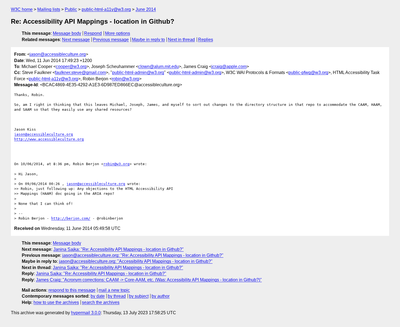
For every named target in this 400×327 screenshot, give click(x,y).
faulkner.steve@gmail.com (80, 72)
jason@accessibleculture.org (58, 54)
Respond (93, 33)
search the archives (100, 302)
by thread (117, 296)
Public (71, 9)
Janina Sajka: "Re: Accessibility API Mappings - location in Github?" (118, 249)
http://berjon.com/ (70, 218)
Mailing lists (48, 9)
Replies (205, 39)
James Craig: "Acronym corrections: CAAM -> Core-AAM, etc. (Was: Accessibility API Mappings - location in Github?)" (149, 279)
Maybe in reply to (148, 39)
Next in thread (181, 39)
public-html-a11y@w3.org (106, 9)
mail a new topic (114, 290)
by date (98, 296)
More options (117, 33)
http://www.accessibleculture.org (49, 139)
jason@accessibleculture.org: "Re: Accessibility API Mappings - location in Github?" (142, 255)
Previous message (111, 39)
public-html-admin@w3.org (138, 72)
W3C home (22, 9)
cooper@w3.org (71, 66)
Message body (67, 33)
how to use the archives (56, 302)
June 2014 (146, 9)
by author (161, 296)
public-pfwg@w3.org (308, 72)
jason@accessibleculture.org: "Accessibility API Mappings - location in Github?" (136, 261)
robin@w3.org (125, 78)
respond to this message (72, 290)
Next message (76, 39)
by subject (139, 296)
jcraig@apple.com (229, 66)
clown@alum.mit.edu (158, 66)
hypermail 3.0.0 (86, 312)
